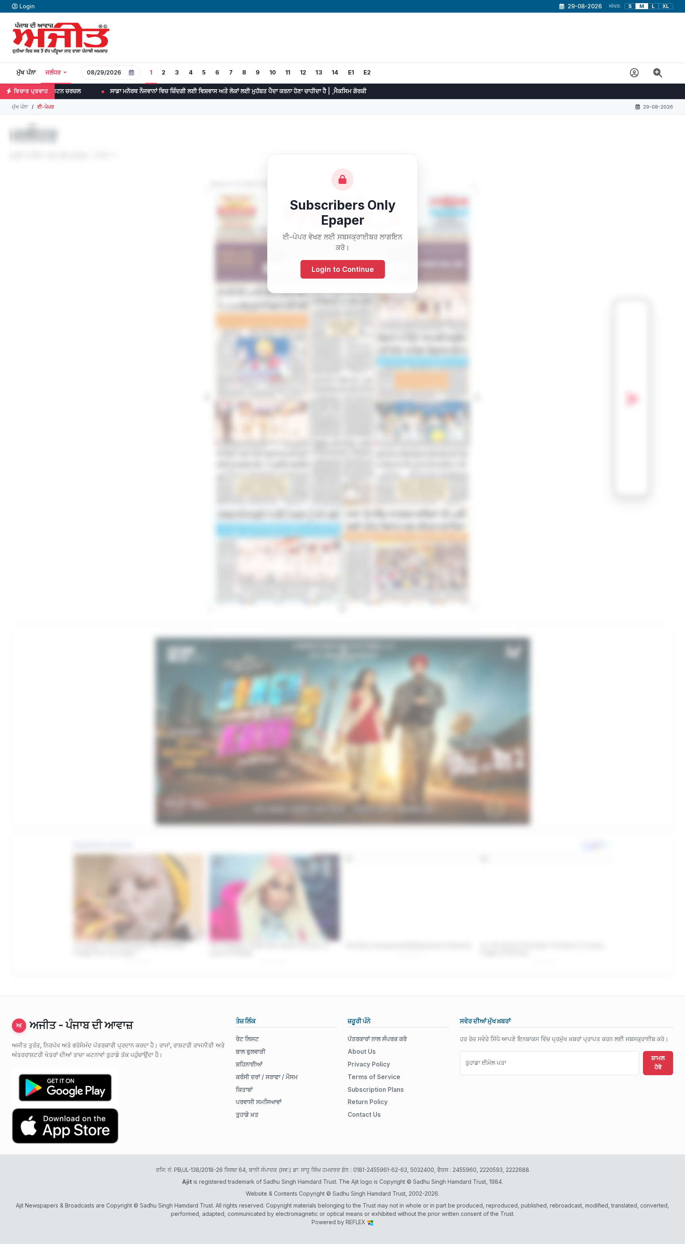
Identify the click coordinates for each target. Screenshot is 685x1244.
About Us (362, 1051)
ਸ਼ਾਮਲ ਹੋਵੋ (658, 1062)
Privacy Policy (369, 1064)
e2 (367, 72)
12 (303, 72)
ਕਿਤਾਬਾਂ (244, 1089)
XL (665, 6)
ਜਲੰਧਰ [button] (53, 72)
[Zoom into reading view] (658, 73)
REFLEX (356, 1222)
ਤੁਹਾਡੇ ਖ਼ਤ (247, 1114)
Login (27, 6)
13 (319, 72)
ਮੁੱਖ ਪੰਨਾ (26, 72)
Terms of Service (374, 1077)
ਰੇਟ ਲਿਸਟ (247, 1039)
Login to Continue (343, 269)
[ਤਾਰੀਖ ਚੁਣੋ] (132, 72)
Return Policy (368, 1102)
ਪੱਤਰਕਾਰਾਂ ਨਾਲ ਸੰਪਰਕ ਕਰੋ (377, 1039)
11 (288, 72)
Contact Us (364, 1114)
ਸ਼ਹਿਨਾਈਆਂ (249, 1064)
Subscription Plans (376, 1089)
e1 (351, 72)
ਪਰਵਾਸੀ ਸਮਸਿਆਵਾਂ (258, 1102)
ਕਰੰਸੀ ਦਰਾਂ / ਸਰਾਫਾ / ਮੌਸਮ (267, 1077)
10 (273, 72)
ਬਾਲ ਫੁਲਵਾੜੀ (251, 1051)
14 (335, 72)
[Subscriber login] (634, 73)
